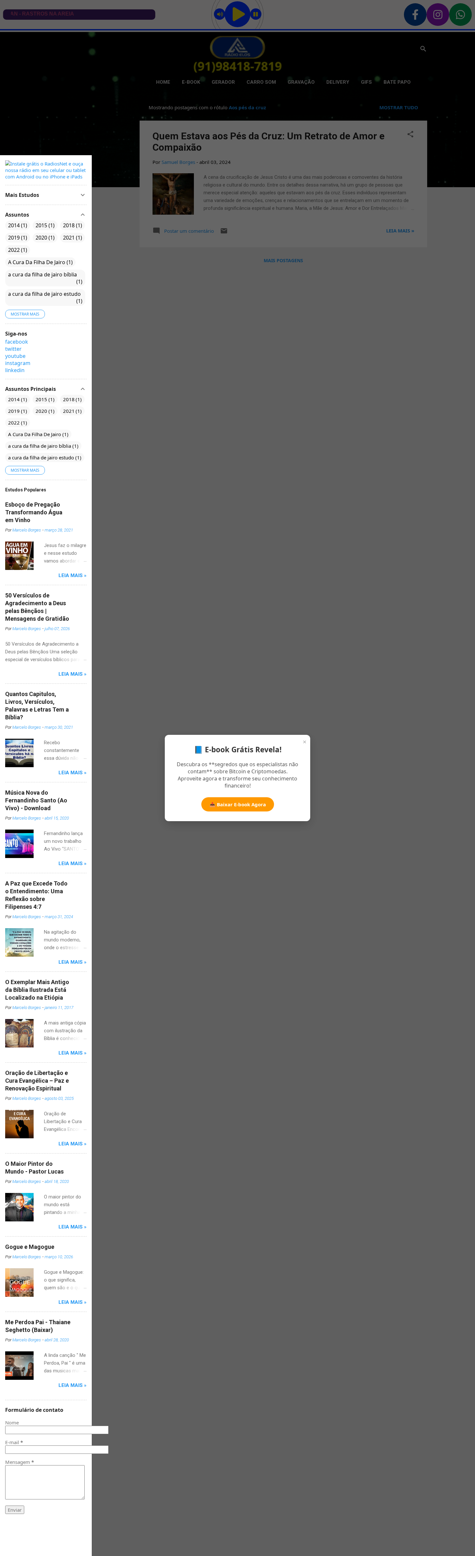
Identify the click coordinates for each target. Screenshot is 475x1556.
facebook (16, 341)
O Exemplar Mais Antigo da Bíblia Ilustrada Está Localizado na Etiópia (37, 990)
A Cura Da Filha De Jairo (39, 262)
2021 (71, 237)
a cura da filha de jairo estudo (44, 297)
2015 (44, 225)
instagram (17, 363)
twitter (13, 348)
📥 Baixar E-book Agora (237, 804)
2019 (17, 237)
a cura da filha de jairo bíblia (44, 278)
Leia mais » (72, 575)
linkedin (15, 370)
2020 (44, 237)
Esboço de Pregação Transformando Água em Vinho (33, 512)
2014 (17, 225)
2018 (71, 225)
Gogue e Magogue (29, 1246)
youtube (15, 355)
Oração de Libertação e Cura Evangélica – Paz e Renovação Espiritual (37, 1080)
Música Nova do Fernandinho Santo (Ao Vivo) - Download (36, 800)
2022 (17, 249)
